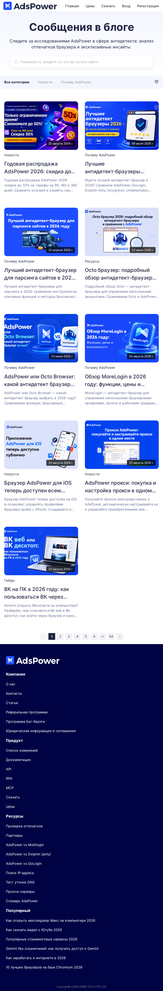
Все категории (16, 82)
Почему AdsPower (76, 82)
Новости (45, 82)
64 (111, 636)
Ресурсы (92, 261)
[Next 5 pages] (102, 636)
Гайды (9, 580)
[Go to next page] (119, 636)
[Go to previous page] (43, 636)
